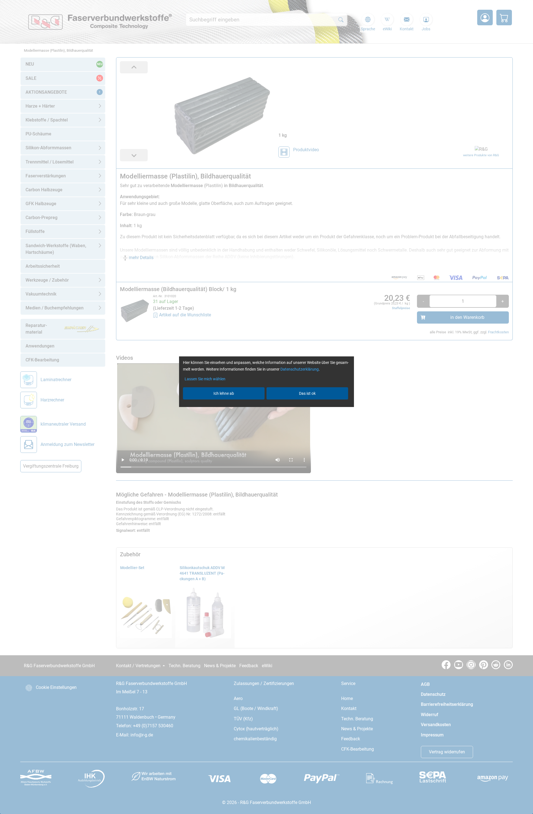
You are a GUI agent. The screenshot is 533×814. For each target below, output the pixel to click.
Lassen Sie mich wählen (205, 379)
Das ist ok (307, 393)
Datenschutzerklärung (299, 369)
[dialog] (266, 407)
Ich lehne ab (223, 393)
